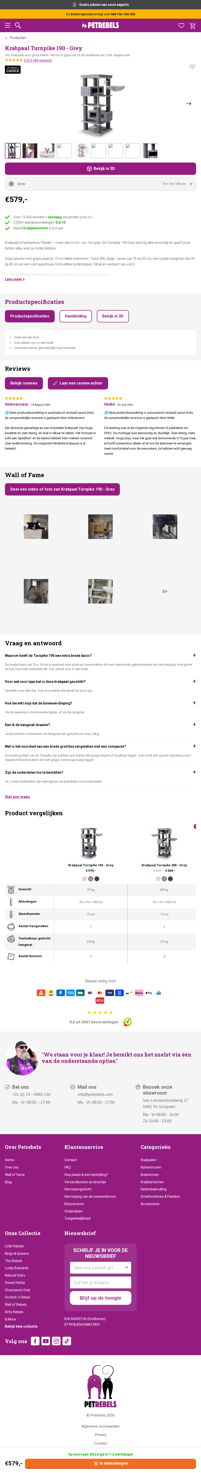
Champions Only (17, 1290)
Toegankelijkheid (77, 1218)
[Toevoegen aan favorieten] (192, 66)
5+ (165, 591)
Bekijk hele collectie (21, 1326)
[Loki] (36, 527)
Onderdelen (73, 1211)
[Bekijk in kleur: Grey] (90, 878)
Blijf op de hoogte (100, 1298)
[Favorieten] (181, 25)
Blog (8, 1182)
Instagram (56, 1341)
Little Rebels (14, 1246)
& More (10, 1319)
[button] (7, 26)
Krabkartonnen (152, 1182)
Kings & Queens (17, 1253)
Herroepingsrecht (77, 1189)
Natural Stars (15, 1275)
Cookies (100, 1443)
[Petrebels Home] (100, 1386)
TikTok (67, 1341)
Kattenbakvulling (153, 1189)
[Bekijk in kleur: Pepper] (96, 878)
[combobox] (99, 1268)
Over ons (12, 1167)
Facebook (35, 1341)
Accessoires (150, 1204)
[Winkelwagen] (192, 25)
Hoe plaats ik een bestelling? (86, 1175)
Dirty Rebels (14, 1312)
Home (9, 1160)
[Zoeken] (18, 25)
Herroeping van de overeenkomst (90, 1196)
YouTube (45, 1341)
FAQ (67, 1167)
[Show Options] (126, 1268)
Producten (18, 38)
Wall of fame (15, 1175)
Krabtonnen (150, 1175)
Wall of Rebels (16, 1305)
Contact (70, 1160)
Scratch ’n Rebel (17, 1297)
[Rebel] (165, 527)
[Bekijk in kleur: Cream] (84, 878)
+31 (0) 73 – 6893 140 (31, 1094)
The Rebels (13, 1261)
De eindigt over (100, 14)
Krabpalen (148, 1160)
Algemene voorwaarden (100, 1426)
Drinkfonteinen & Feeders (160, 1196)
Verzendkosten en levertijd (85, 1182)
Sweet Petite (15, 1283)
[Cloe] (36, 591)
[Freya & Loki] (100, 527)
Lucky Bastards (16, 1268)
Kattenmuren (151, 1167)
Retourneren (74, 1204)
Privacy (100, 1434)
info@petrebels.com (95, 1094)
